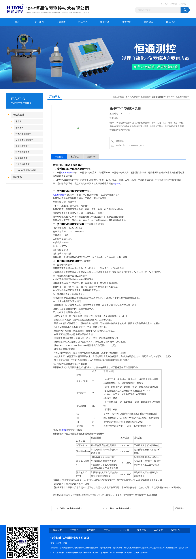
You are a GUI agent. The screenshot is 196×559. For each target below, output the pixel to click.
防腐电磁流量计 (22, 158)
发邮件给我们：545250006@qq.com (128, 145)
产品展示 (135, 97)
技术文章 (104, 22)
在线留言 (173, 4)
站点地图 (120, 553)
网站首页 (57, 530)
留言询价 (91, 156)
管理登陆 (143, 553)
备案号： (96, 553)
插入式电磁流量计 (23, 152)
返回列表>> (180, 508)
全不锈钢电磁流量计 (24, 140)
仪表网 (136, 553)
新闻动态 (61, 22)
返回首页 (164, 4)
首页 (17, 22)
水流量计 (19, 121)
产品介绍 (59, 156)
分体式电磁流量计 (23, 164)
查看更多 (17, 177)
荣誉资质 (126, 22)
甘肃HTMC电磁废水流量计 (120, 508)
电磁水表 (19, 127)
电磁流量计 (18, 114)
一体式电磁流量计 (23, 134)
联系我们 (182, 4)
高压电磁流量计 (22, 146)
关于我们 (39, 22)
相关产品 (75, 156)
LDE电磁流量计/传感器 (25, 170)
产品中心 (82, 22)
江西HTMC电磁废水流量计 (71, 508)
